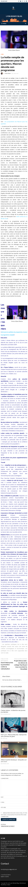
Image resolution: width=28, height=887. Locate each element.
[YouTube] (21, 1)
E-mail (3, 802)
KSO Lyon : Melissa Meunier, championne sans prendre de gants (14, 735)
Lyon (2, 54)
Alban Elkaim (8, 73)
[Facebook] (19, 1)
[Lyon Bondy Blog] (14, 18)
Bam (9, 884)
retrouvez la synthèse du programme (11, 332)
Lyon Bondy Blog (14, 883)
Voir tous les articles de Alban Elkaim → (12, 680)
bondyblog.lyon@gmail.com (9, 869)
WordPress (3, 884)
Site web (3, 807)
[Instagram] (25, 1)
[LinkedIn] (26, 1)
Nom (2, 797)
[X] (23, 1)
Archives (3, 824)
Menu (4, 23)
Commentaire (5, 778)
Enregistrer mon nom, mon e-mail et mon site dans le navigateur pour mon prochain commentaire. (14, 814)
